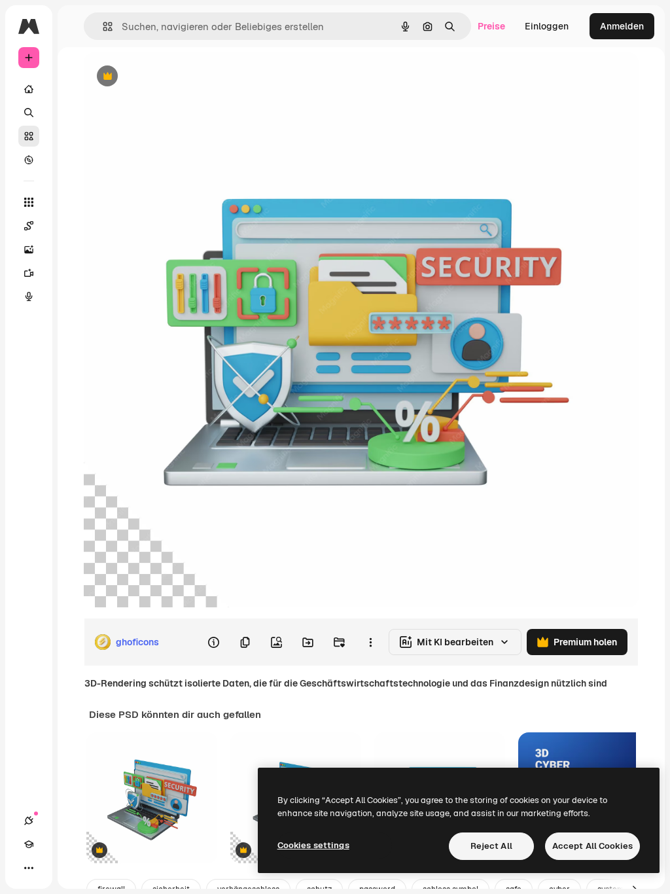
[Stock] (28, 136)
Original (167, 77)
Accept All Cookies (592, 845)
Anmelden (622, 26)
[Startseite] (28, 89)
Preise (491, 26)
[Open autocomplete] (102, 26)
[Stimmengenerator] (28, 296)
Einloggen (547, 26)
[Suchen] (28, 112)
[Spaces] (28, 225)
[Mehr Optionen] (370, 642)
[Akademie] (28, 844)
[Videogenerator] (28, 272)
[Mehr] (28, 867)
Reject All (491, 845)
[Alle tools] (28, 202)
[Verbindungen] (28, 820)
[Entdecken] (28, 159)
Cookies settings (313, 845)
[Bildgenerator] (28, 249)
